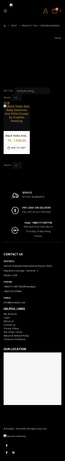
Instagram (13, 452)
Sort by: (9, 90)
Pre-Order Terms (13, 332)
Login (7, 317)
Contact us (10, 324)
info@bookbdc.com (14, 302)
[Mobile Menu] (6, 11)
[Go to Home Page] (5, 26)
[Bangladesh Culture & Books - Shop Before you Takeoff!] (17, 11)
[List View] (8, 103)
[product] (17, 118)
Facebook (6, 445)
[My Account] (45, 11)
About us (9, 321)
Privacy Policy (11, 328)
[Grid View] (5, 103)
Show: (7, 97)
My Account (10, 313)
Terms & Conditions (15, 339)
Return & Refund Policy (16, 335)
